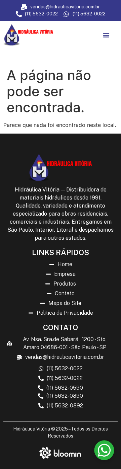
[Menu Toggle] (106, 35)
